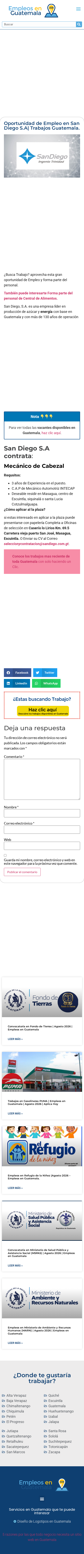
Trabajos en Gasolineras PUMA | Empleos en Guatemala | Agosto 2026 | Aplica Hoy (36, 1102)
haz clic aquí (51, 433)
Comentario (14, 756)
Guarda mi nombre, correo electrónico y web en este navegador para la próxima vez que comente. (40, 861)
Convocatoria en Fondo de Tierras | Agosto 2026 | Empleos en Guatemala (40, 1028)
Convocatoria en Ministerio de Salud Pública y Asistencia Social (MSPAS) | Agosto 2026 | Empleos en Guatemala (41, 1253)
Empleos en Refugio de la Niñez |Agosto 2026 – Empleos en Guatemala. (39, 1177)
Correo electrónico (19, 823)
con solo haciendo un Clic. (41, 561)
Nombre (11, 807)
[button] (78, 8)
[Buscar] (79, 24)
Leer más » (15, 1039)
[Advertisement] (42, 73)
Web (7, 839)
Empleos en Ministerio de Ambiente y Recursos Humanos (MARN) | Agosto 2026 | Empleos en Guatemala (39, 1330)
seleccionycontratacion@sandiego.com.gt (36, 544)
